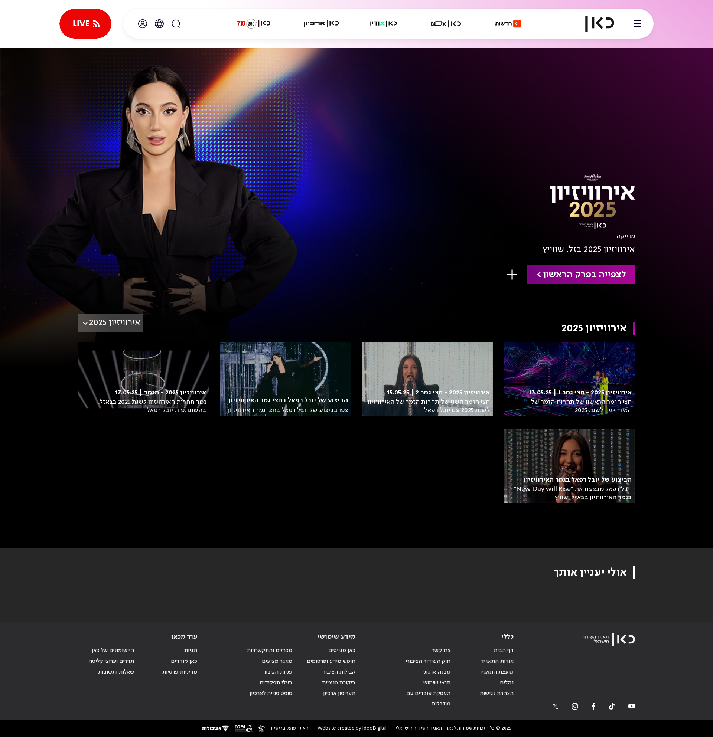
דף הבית (504, 651)
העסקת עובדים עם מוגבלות (428, 699)
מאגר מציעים (277, 661)
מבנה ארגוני (436, 672)
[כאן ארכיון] (321, 24)
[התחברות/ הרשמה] (142, 23)
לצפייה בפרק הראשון (584, 274)
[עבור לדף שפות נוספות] (159, 23)
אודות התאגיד (497, 661)
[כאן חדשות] (508, 24)
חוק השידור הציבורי (428, 661)
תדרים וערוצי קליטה (111, 661)
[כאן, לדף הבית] (593, 23)
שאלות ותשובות (116, 672)
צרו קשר (441, 651)
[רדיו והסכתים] (383, 24)
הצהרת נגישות (497, 694)
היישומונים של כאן (113, 651)
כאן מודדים (184, 661)
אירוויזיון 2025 (114, 322)
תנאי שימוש (436, 683)
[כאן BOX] (446, 24)
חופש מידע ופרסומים (331, 661)
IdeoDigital (374, 728)
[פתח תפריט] (638, 24)
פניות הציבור (277, 672)
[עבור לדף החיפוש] (176, 23)
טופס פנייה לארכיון (271, 694)
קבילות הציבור (339, 672)
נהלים (507, 683)
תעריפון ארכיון (339, 693)
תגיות (190, 651)
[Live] (85, 24)
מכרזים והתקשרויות (269, 651)
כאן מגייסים (341, 651)
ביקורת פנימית (338, 683)
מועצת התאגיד (496, 672)
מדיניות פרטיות (179, 672)
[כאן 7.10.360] (253, 24)
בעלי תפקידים (276, 683)
